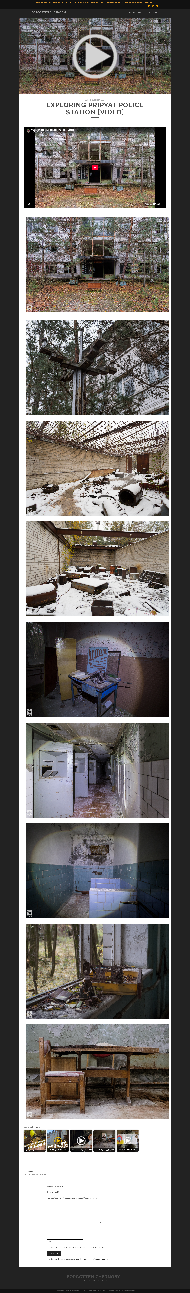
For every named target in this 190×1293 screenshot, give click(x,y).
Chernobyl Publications (125, 2)
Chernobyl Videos (81, 2)
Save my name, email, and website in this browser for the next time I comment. (78, 1247)
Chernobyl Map (130, 12)
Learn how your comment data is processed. (92, 1259)
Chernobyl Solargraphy (62, 2)
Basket (155, 12)
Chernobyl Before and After (102, 2)
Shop (148, 12)
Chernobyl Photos (43, 2)
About (141, 12)
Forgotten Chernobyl (49, 12)
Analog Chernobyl (145, 2)
